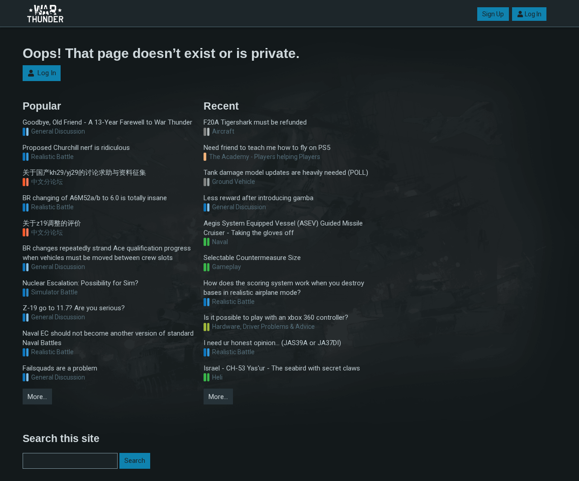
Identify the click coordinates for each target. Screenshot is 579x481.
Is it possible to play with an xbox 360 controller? (276, 317)
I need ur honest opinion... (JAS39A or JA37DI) (272, 343)
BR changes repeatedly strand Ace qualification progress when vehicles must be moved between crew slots (107, 253)
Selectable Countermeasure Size (252, 258)
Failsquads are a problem (60, 368)
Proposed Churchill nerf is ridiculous (76, 148)
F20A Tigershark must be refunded (255, 122)
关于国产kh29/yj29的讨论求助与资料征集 (84, 172)
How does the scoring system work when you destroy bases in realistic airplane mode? (284, 288)
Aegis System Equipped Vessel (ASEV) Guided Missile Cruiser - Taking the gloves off (283, 228)
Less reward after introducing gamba (258, 198)
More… (37, 397)
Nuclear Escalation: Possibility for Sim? (80, 283)
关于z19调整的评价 (52, 223)
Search (134, 461)
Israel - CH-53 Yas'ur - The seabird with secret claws (282, 368)
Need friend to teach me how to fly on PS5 (267, 148)
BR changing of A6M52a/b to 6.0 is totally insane (95, 198)
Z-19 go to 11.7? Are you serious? (74, 308)
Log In (533, 14)
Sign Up (493, 14)
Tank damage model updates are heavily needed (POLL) (286, 172)
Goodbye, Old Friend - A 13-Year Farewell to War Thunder (107, 122)
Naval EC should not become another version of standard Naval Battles (108, 338)
